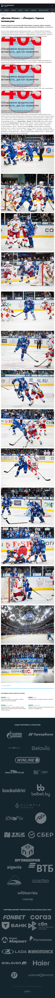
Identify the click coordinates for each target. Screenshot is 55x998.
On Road (20, 10)
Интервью (13, 10)
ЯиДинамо (33, 10)
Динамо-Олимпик (43, 10)
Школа (27, 10)
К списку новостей (6, 685)
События (6, 10)
